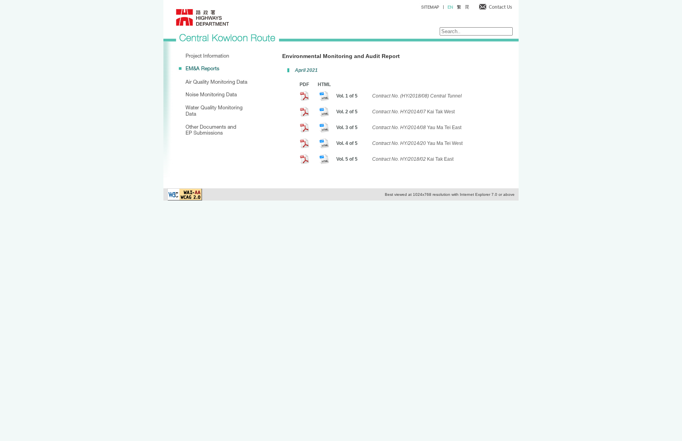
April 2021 (306, 70)
